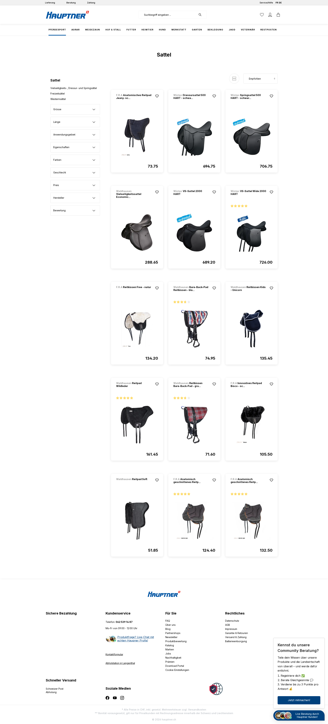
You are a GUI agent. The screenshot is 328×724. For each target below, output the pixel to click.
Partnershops (172, 633)
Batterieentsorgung (236, 641)
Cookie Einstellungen (177, 669)
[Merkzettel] (262, 14)
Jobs (168, 653)
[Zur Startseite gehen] (67, 15)
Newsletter (171, 637)
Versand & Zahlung (236, 637)
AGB (227, 624)
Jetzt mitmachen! (299, 700)
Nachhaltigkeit (173, 657)
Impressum (231, 628)
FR (277, 2)
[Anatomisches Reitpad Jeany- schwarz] (137, 136)
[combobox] (168, 15)
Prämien (169, 661)
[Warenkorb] (278, 14)
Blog (167, 628)
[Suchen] (202, 15)
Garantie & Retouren (236, 633)
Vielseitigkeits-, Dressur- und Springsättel (73, 88)
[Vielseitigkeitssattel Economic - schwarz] (137, 232)
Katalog (169, 645)
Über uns (170, 624)
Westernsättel (58, 99)
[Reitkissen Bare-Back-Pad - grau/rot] (194, 424)
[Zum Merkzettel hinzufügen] (157, 96)
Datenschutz (232, 620)
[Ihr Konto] (270, 14)
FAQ (167, 620)
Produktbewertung (176, 641)
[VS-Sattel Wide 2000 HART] (251, 232)
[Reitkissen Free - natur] (134, 292)
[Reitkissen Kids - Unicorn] (251, 328)
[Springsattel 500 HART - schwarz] (251, 136)
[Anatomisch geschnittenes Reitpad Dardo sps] (194, 520)
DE (280, 2)
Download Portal (174, 665)
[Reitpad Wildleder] (137, 424)
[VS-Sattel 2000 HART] (194, 232)
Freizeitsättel (57, 93)
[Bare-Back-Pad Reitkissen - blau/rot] (194, 328)
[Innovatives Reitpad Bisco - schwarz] (251, 424)
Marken (169, 649)
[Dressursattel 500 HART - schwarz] (194, 136)
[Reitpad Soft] (134, 484)
